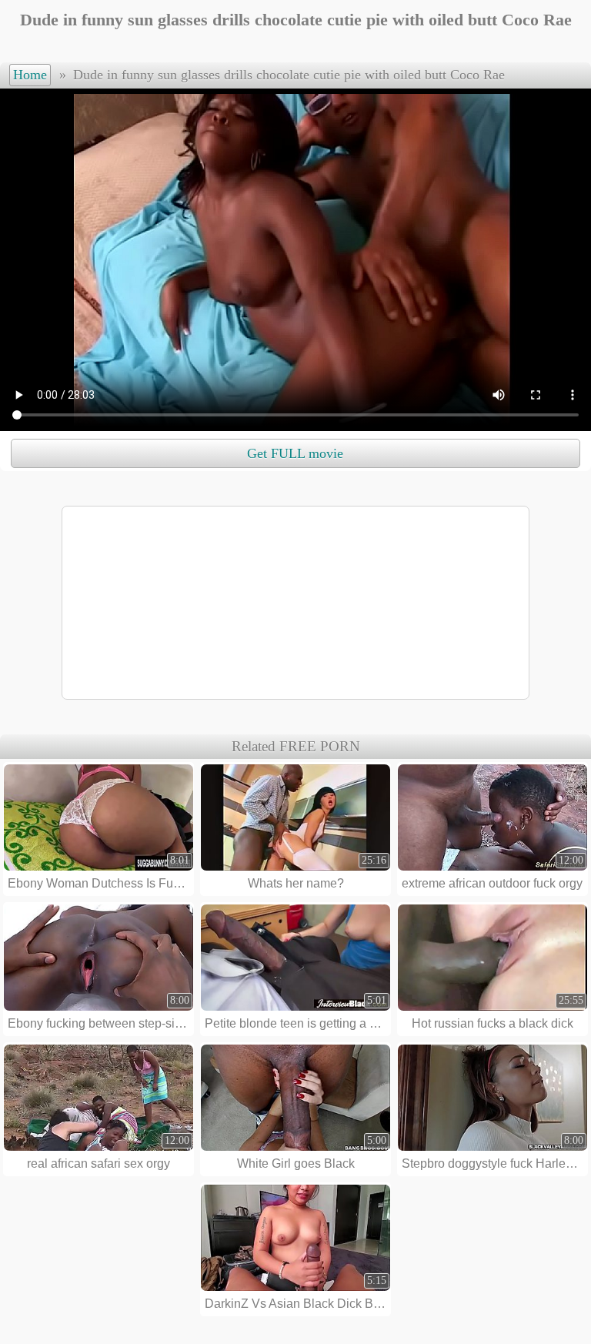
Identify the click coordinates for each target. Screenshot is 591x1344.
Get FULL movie (295, 453)
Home (30, 74)
